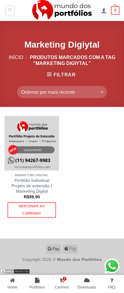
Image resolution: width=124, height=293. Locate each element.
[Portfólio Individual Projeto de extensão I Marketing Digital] (32, 143)
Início (16, 57)
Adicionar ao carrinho (32, 209)
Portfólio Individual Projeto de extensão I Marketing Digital (31, 185)
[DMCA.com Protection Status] (15, 271)
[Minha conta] (104, 10)
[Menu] (10, 10)
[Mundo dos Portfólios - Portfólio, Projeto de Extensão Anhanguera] (62, 10)
